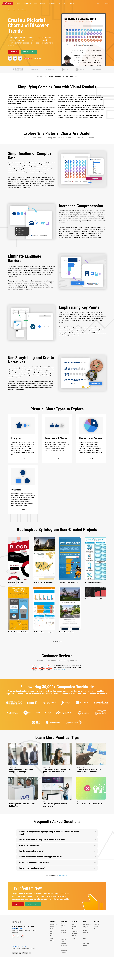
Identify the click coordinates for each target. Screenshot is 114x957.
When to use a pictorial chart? (30, 845)
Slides (51, 938)
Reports (52, 926)
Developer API (86, 941)
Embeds (63, 928)
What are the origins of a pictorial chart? (34, 862)
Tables (52, 935)
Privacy (19, 928)
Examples (85, 930)
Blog (95, 928)
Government (75, 931)
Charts (51, 933)
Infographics (53, 924)
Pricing (35, 3)
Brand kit (63, 930)
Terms (14, 928)
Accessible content (64, 933)
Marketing (74, 926)
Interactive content (63, 924)
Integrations (64, 950)
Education (74, 935)
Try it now (14, 52)
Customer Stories (85, 927)
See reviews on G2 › (60, 670)
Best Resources (87, 935)
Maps (51, 931)
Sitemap (85, 945)
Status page (86, 943)
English (14, 948)
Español (28, 948)
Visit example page (57, 641)
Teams (74, 938)
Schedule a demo (28, 52)
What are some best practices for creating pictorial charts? (40, 857)
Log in (97, 3)
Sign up (107, 3)
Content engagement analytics (64, 937)
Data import (64, 945)
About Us (96, 924)
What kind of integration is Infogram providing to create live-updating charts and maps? (49, 833)
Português (23, 948)
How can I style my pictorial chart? (32, 868)
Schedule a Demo (86, 937)
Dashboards (53, 928)
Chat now (23, 946)
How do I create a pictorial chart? (31, 851)
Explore (23, 458)
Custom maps (64, 947)
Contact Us (15, 946)
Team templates (63, 942)
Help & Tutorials (87, 924)
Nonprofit (74, 933)
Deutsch (18, 948)
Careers (96, 926)
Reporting (74, 928)
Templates (63, 952)
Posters (52, 940)
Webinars (85, 932)
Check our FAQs (63, 875)
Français (33, 948)
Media (73, 924)
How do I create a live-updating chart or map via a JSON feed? (42, 840)
